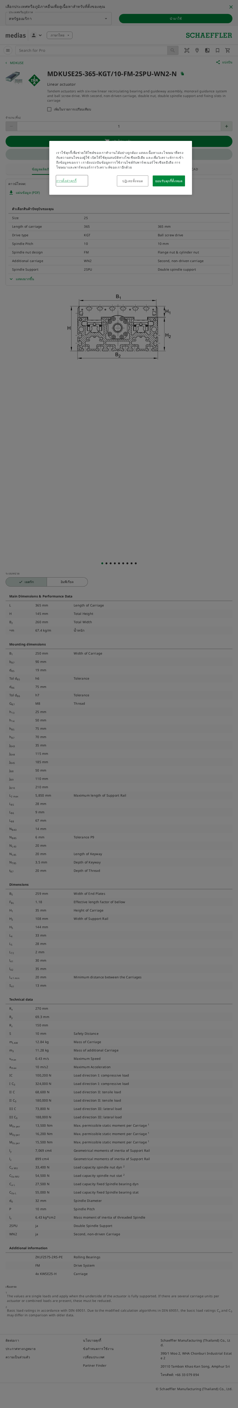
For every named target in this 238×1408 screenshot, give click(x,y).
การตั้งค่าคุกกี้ (66, 180)
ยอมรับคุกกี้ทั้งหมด (168, 181)
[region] (120, 168)
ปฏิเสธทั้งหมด (132, 181)
